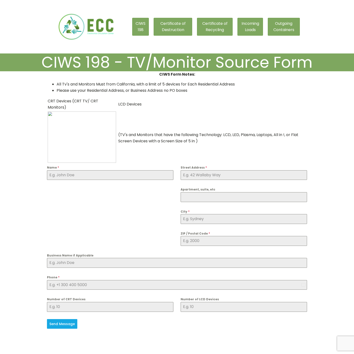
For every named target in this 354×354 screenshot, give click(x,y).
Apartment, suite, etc (198, 189)
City (185, 212)
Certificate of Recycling (215, 27)
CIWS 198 (140, 27)
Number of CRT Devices (66, 299)
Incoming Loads (250, 27)
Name (53, 167)
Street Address (194, 167)
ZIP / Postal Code (195, 233)
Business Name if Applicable (70, 255)
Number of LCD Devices (200, 299)
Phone (53, 277)
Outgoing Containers (283, 27)
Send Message (62, 323)
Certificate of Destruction (173, 27)
